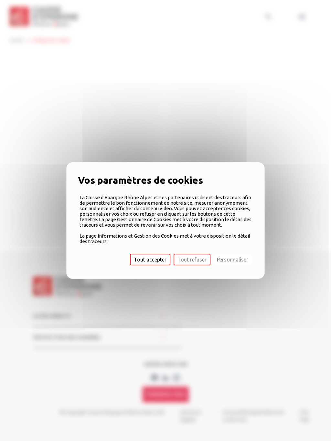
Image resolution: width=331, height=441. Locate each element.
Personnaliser (232, 259)
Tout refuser (192, 259)
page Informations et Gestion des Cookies (132, 236)
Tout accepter (150, 259)
